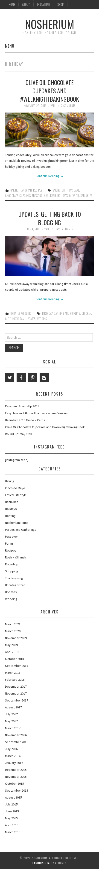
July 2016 (11, 749)
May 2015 (11, 818)
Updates (15, 313)
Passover (11, 536)
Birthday (67, 190)
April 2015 (11, 825)
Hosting (10, 516)
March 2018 (12, 673)
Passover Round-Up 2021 (22, 406)
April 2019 (11, 652)
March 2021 (12, 624)
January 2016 (14, 763)
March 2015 (12, 832)
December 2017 (16, 686)
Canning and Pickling (67, 313)
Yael (53, 106)
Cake (76, 190)
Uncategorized (15, 585)
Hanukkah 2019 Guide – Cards (25, 420)
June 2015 (12, 811)
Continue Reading (49, 176)
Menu (9, 46)
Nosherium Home (17, 523)
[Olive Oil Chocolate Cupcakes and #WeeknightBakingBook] (49, 130)
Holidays (62, 195)
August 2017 (13, 707)
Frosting (37, 195)
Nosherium (49, 24)
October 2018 (14, 659)
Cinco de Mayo (15, 488)
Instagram (43, 4)
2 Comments (68, 106)
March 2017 (12, 728)
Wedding (26, 313)
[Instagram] (44, 377)
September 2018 (16, 666)
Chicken (86, 313)
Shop (60, 4)
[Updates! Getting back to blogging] (49, 256)
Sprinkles (86, 195)
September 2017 (16, 700)
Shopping (11, 571)
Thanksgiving (14, 578)
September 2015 (16, 790)
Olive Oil (74, 195)
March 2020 (12, 631)
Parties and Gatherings (20, 529)
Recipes (37, 190)
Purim (9, 543)
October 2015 (14, 783)
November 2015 (16, 776)
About (26, 4)
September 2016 (16, 742)
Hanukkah (26, 190)
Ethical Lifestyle (16, 495)
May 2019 (11, 645)
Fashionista (41, 863)
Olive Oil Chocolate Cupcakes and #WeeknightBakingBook (49, 90)
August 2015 (13, 797)
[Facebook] (21, 377)
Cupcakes (25, 195)
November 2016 (16, 735)
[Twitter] (9, 377)
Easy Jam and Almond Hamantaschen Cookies (36, 413)
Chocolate (11, 195)
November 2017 (16, 693)
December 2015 (16, 770)
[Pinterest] (32, 377)
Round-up (11, 564)
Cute (8, 319)
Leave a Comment (64, 229)
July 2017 (11, 714)
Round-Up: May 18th (18, 434)
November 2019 (16, 638)
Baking (14, 190)
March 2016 (12, 756)
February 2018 (15, 679)
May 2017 (11, 721)
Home (12, 4)
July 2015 (11, 804)
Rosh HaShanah (15, 557)
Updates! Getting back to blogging (49, 218)
